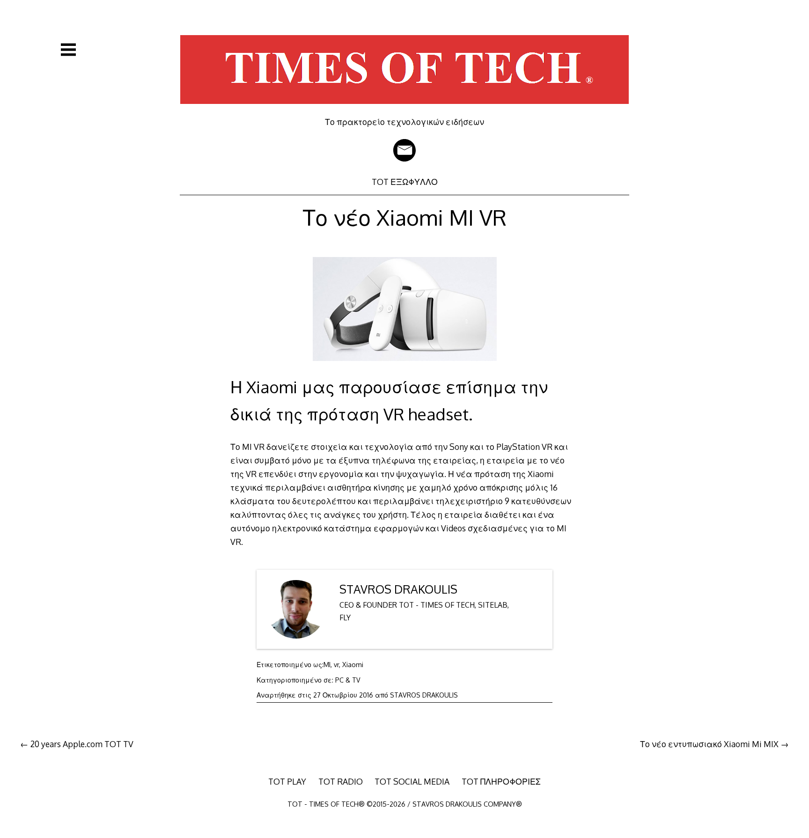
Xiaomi (352, 665)
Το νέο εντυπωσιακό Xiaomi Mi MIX (709, 744)
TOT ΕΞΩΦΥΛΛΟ (405, 181)
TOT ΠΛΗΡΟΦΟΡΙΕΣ (501, 781)
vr (336, 665)
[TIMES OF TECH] (404, 110)
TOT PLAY (287, 781)
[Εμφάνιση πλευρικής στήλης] (68, 49)
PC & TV (347, 680)
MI (327, 665)
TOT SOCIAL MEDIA (412, 781)
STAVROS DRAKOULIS (398, 589)
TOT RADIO (340, 781)
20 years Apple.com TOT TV (81, 744)
